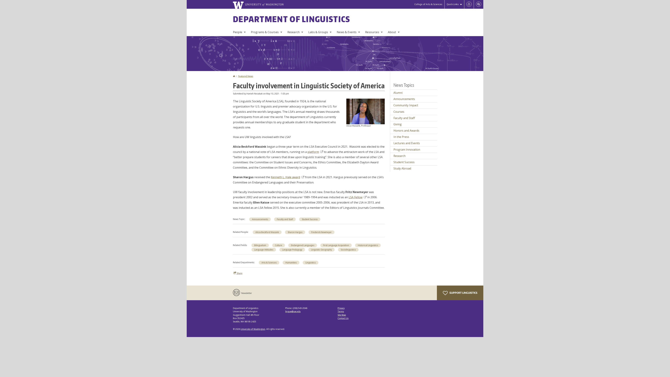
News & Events (346, 32)
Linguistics (311, 262)
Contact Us (343, 318)
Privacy (341, 308)
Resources (372, 32)
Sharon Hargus (295, 232)
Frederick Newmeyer (321, 232)
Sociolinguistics (348, 249)
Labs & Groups (318, 32)
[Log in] (469, 4)
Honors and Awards (406, 130)
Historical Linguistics (368, 245)
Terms (341, 311)
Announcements (260, 219)
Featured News (245, 76)
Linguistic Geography (321, 249)
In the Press (401, 137)
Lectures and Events (406, 143)
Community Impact (405, 105)
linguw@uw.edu (293, 311)
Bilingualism (260, 245)
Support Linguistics (463, 292)
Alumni (398, 93)
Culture (278, 245)
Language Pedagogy (292, 249)
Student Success (310, 219)
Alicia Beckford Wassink (267, 232)
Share (239, 273)
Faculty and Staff (285, 219)
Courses (398, 112)
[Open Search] (478, 4)
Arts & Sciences (269, 262)
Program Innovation (406, 149)
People (237, 32)
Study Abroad (402, 168)
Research (293, 32)
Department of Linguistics (291, 19)
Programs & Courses (265, 32)
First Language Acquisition (336, 245)
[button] (365, 111)
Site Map (342, 314)
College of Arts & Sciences (428, 4)
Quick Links (453, 4)
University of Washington (253, 329)
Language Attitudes (263, 249)
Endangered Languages (302, 245)
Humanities (291, 262)
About (392, 32)
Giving (397, 124)
